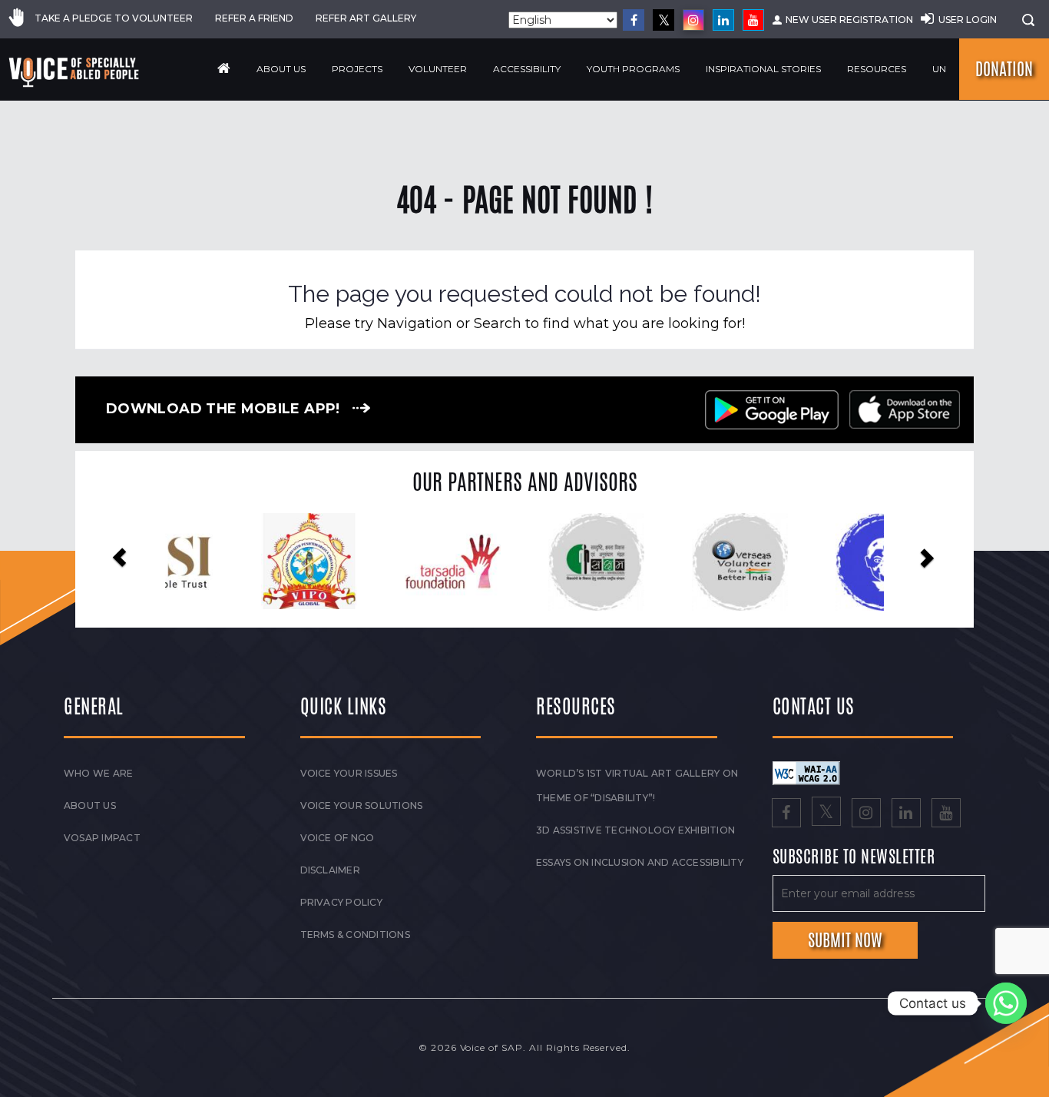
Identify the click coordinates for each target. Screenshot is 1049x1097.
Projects (357, 69)
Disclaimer (330, 870)
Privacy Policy (341, 902)
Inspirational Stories (763, 69)
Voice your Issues (349, 773)
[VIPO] (237, 561)
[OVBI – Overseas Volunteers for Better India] (668, 562)
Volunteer (438, 69)
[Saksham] (524, 562)
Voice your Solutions (361, 805)
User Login (967, 19)
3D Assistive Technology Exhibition (635, 830)
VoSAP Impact (102, 837)
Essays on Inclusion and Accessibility (639, 862)
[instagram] (693, 19)
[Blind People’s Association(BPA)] (812, 562)
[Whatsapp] (1006, 1003)
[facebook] (633, 19)
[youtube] (753, 19)
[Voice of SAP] (75, 72)
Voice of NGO (337, 837)
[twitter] (663, 19)
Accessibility (527, 69)
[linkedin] (723, 19)
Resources (876, 69)
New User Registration (849, 19)
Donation (1004, 69)
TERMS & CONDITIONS (355, 934)
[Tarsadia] (381, 561)
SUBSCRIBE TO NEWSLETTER (854, 857)
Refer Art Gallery (366, 18)
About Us (281, 69)
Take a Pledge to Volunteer (114, 18)
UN (939, 69)
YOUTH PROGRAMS (633, 69)
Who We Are (98, 773)
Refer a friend (254, 18)
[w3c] (806, 772)
